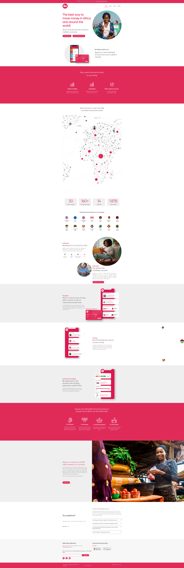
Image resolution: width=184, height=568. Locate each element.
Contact (119, 6)
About (110, 6)
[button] (106, 509)
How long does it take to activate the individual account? (105, 523)
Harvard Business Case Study (101, 1)
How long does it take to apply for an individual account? (105, 520)
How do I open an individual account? (100, 508)
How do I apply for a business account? (101, 532)
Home (106, 6)
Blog (114, 6)
